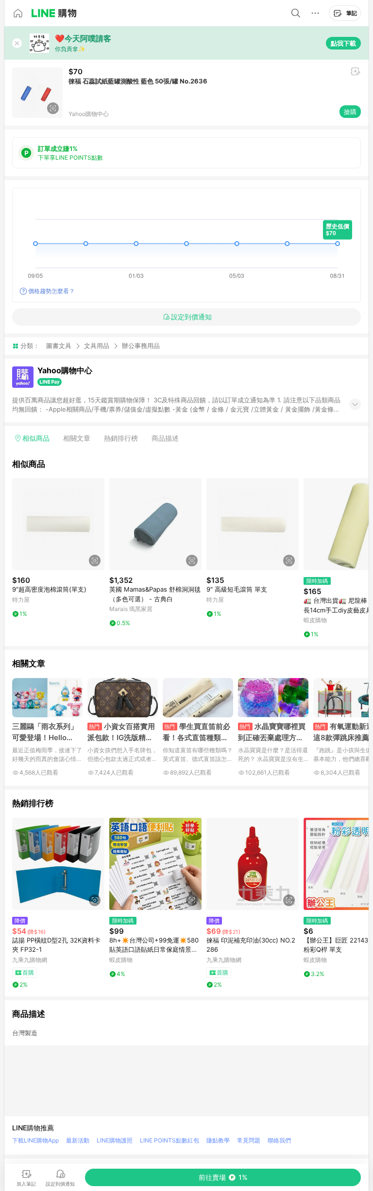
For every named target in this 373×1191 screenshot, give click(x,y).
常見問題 (248, 1140)
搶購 (350, 112)
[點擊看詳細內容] (58, 524)
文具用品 (96, 345)
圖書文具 (58, 345)
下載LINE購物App (35, 1140)
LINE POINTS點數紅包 (169, 1140)
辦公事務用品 (141, 345)
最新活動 (77, 1140)
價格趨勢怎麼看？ (51, 291)
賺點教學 (218, 1140)
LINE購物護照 (115, 1140)
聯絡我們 (279, 1140)
